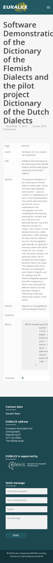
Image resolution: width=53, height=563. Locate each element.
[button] (48, 7)
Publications (9, 129)
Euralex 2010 (39, 126)
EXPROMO (34, 553)
